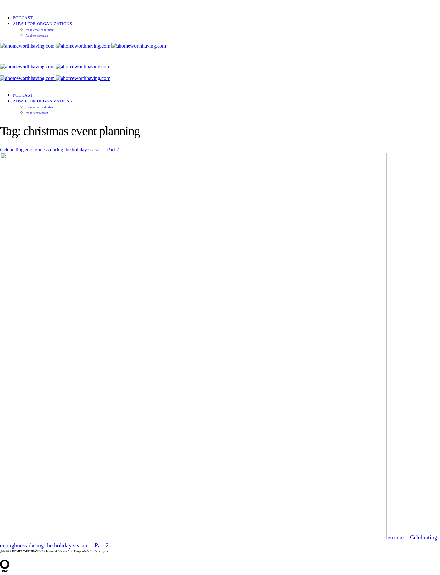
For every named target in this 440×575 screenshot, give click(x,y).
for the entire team (37, 35)
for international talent (40, 30)
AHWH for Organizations (42, 23)
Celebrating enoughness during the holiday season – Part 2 (59, 149)
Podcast (23, 17)
